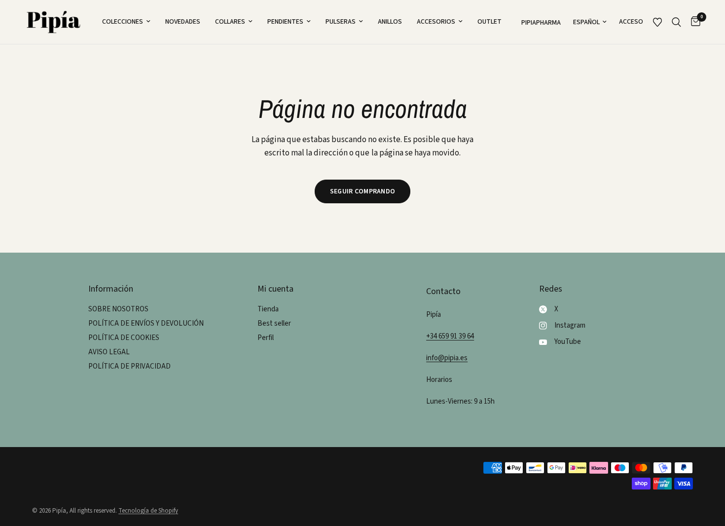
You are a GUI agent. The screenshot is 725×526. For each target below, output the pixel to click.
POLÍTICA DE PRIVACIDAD (129, 366)
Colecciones (122, 22)
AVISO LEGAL (109, 352)
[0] (693, 22)
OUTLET (489, 22)
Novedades (182, 22)
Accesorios (436, 22)
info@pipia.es (447, 358)
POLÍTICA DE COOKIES (123, 338)
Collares (230, 22)
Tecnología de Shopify (148, 510)
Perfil (265, 338)
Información (110, 289)
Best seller (274, 323)
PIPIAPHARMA (541, 23)
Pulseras (341, 22)
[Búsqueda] (676, 22)
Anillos (390, 22)
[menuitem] (126, 21)
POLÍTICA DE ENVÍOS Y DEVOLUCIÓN (146, 323)
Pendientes (285, 22)
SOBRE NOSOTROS (118, 309)
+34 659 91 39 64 (450, 336)
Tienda (268, 309)
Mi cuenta (275, 289)
